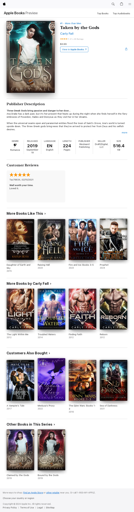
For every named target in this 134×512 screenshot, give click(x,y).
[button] (113, 4)
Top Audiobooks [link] (121, 13)
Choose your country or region (18, 498)
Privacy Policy (10, 507)
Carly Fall (67, 33)
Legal (40, 507)
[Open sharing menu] (126, 49)
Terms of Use (27, 507)
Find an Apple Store (33, 492)
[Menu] (130, 4)
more (124, 132)
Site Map (50, 507)
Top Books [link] (103, 13)
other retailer (52, 492)
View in (73, 49)
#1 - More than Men (70, 23)
